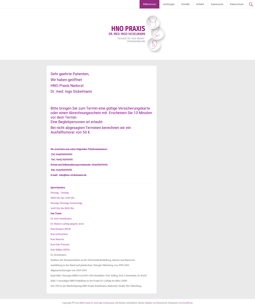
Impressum (217, 4)
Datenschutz (237, 4)
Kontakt (185, 4)
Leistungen (169, 4)
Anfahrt (200, 4)
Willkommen (149, 4)
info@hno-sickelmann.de (72, 175)
